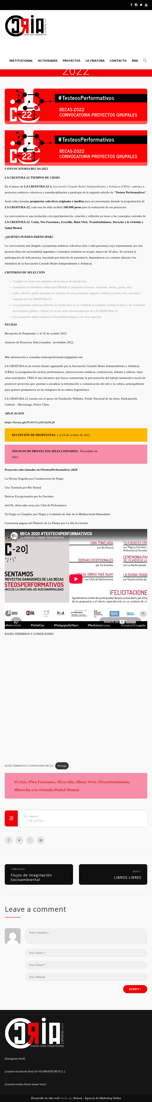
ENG (135, 60)
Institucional (21, 60)
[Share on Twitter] (19, 840)
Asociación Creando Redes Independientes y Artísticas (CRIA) (91, 186)
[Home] (25, 26)
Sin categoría (38, 821)
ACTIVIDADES (48, 60)
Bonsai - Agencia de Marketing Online (97, 1098)
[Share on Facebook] (9, 840)
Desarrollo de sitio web (45, 1098)
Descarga (62, 765)
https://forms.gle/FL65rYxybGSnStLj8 (30, 422)
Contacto (118, 60)
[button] (144, 60)
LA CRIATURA (95, 60)
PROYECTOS (71, 60)
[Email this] (41, 840)
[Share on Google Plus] (30, 840)
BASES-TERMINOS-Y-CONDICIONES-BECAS (29, 765)
